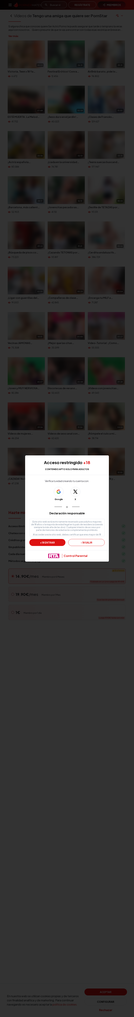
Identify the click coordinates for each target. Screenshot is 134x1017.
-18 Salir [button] (86, 542)
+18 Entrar (47, 542)
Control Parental (75, 556)
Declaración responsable (67, 513)
